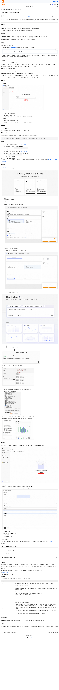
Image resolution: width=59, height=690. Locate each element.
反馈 (31, 637)
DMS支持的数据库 (53, 488)
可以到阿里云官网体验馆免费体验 (35, 20)
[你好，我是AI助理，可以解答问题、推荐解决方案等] (52, 4)
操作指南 (10, 9)
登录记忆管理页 (5, 572)
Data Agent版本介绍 (27, 168)
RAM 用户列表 (23, 144)
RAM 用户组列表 (24, 151)
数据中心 (23, 347)
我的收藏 (55, 16)
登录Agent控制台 (5, 167)
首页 (1, 9)
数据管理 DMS (5, 9)
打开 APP (55, 1)
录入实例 (50, 541)
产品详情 (29, 16)
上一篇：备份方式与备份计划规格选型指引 (8, 632)
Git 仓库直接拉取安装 (13, 47)
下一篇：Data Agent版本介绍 (52, 632)
